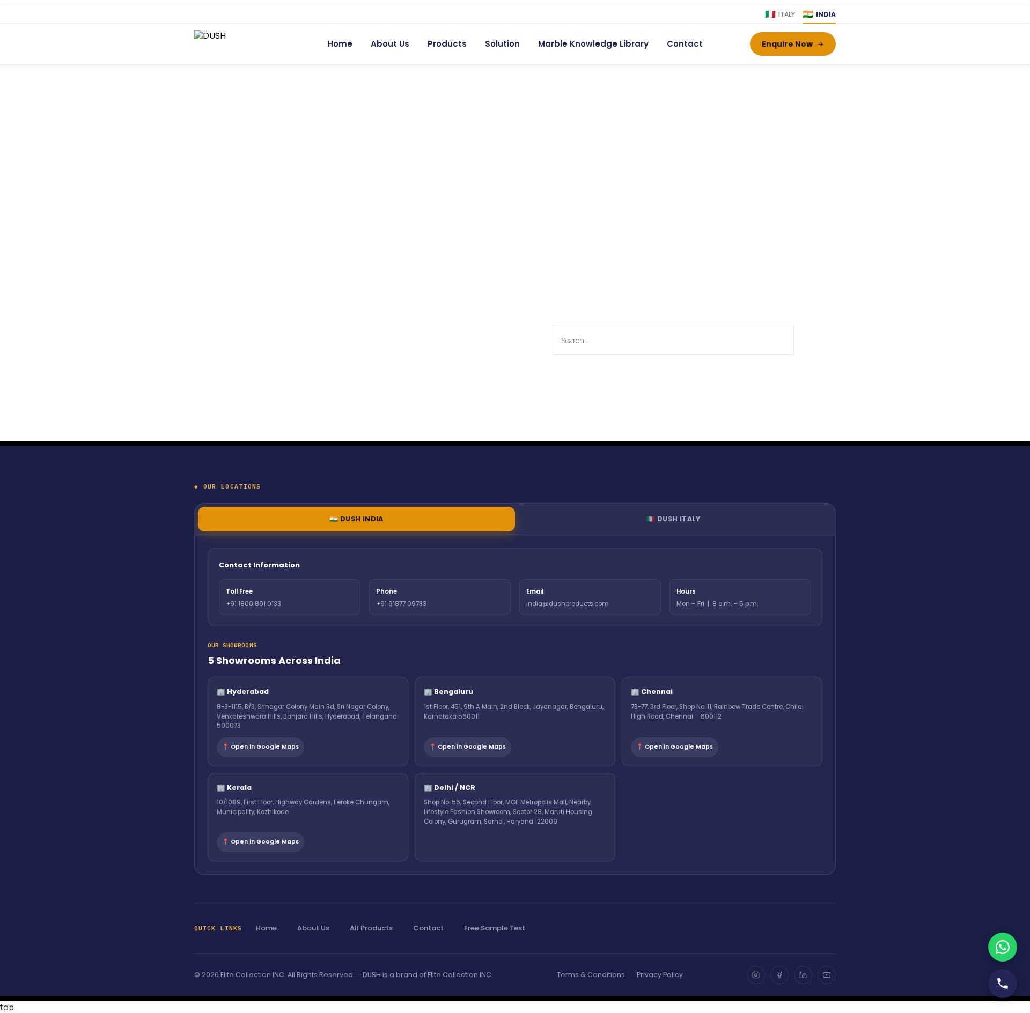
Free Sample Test (494, 928)
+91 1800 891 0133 (253, 604)
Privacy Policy (660, 974)
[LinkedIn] (803, 975)
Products (447, 43)
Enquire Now (787, 44)
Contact (685, 43)
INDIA (819, 14)
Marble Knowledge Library (593, 43)
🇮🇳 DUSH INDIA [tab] (356, 518)
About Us (390, 43)
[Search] (806, 340)
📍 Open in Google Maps (260, 747)
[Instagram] (756, 975)
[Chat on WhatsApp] (1002, 947)
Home (339, 43)
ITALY (780, 14)
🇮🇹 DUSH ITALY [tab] (673, 518)
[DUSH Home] (237, 44)
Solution (502, 43)
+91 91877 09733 (401, 604)
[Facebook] (779, 975)
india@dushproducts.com (567, 604)
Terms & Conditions (591, 974)
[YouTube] (827, 975)
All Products (371, 928)
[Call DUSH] (1002, 983)
